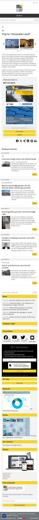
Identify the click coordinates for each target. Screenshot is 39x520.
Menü (20, 16)
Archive (5, 478)
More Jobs (20, 383)
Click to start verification (21, 366)
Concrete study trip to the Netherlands (19, 159)
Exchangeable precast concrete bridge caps (18, 213)
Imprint (15, 515)
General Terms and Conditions (26, 514)
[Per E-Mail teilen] (32, 141)
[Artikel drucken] (35, 141)
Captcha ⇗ (26, 367)
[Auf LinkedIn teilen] (28, 142)
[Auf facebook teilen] (17, 142)
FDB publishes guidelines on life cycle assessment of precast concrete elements (17, 308)
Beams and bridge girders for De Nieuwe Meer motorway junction (16, 186)
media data (12, 514)
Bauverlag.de (34, 518)
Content (19, 135)
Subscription (6, 477)
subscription (19, 131)
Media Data (6, 475)
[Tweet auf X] (21, 142)
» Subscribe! (19, 371)
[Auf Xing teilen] (24, 142)
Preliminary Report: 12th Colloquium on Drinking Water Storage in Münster (18, 304)
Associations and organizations (12, 445)
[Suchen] (36, 20)
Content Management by (8, 518)
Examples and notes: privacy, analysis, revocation (15, 375)
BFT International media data (17, 410)
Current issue (7, 473)
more (34, 174)
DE (34, 3)
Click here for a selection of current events (19, 436)
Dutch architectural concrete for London (16, 266)
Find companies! (20, 505)
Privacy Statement (6, 515)
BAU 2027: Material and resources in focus (19, 300)
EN (37, 3)
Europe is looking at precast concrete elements (18, 239)
